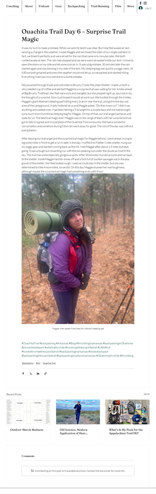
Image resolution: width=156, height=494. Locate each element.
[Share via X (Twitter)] (30, 373)
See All (147, 394)
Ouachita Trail (49, 363)
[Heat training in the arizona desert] (78, 412)
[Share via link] (45, 373)
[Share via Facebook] (23, 373)
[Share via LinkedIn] (38, 373)
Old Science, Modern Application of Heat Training (73, 431)
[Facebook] (140, 3)
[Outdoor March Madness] (29, 412)
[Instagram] (145, 3)
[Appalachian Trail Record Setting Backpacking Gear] (127, 412)
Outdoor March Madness (26, 429)
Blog (38, 363)
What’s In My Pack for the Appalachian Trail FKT (126, 431)
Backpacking (28, 363)
